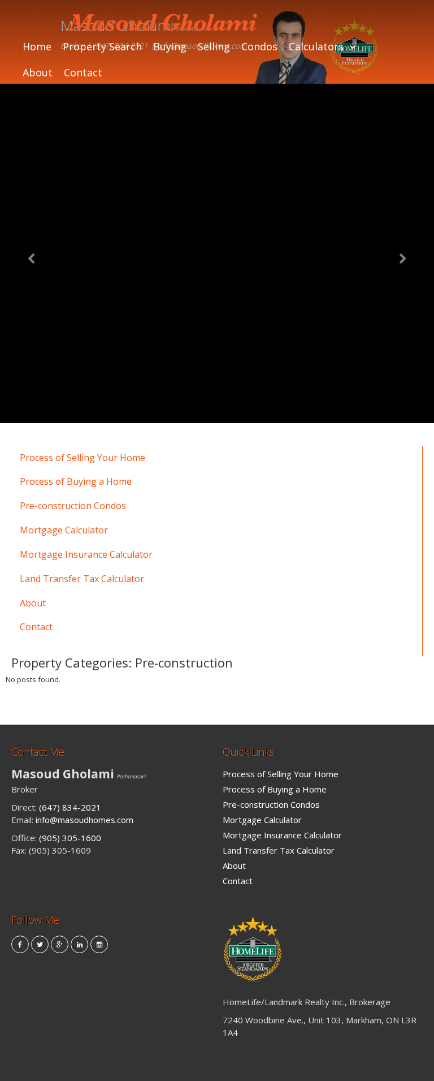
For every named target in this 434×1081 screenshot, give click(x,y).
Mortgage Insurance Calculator (86, 554)
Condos (259, 46)
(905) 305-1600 (70, 837)
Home (37, 46)
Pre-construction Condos (73, 505)
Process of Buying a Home (76, 481)
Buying (169, 46)
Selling (214, 46)
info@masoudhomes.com (84, 819)
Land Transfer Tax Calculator (82, 578)
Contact (83, 72)
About (38, 72)
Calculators (316, 46)
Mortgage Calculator (64, 530)
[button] (32, 253)
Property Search (102, 46)
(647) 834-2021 (70, 807)
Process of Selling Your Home (82, 457)
